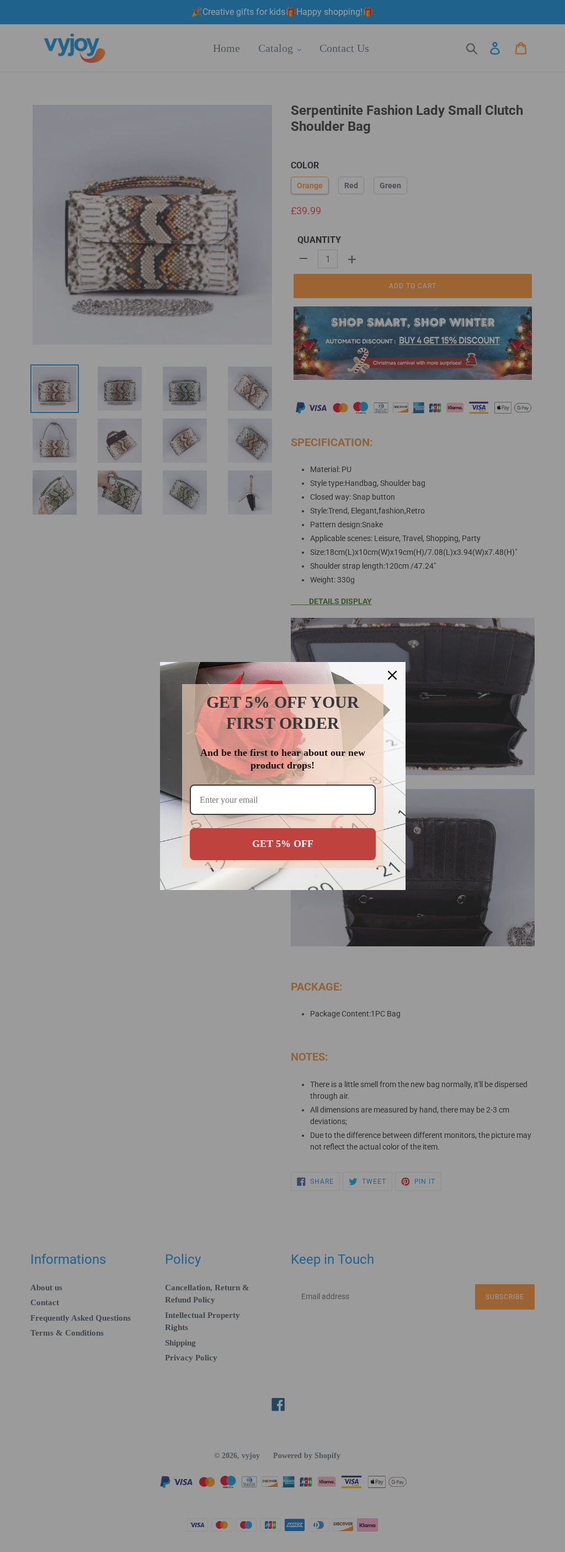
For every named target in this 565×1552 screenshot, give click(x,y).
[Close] (392, 675)
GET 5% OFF (282, 843)
